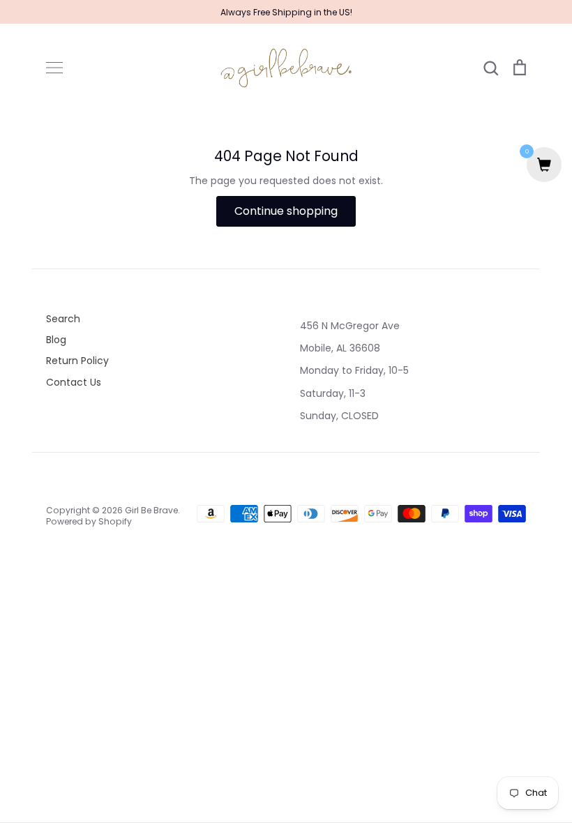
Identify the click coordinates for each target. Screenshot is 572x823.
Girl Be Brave (151, 510)
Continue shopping (286, 211)
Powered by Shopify (89, 521)
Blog (56, 340)
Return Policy (77, 361)
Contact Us (73, 382)
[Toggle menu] (54, 67)
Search (63, 319)
